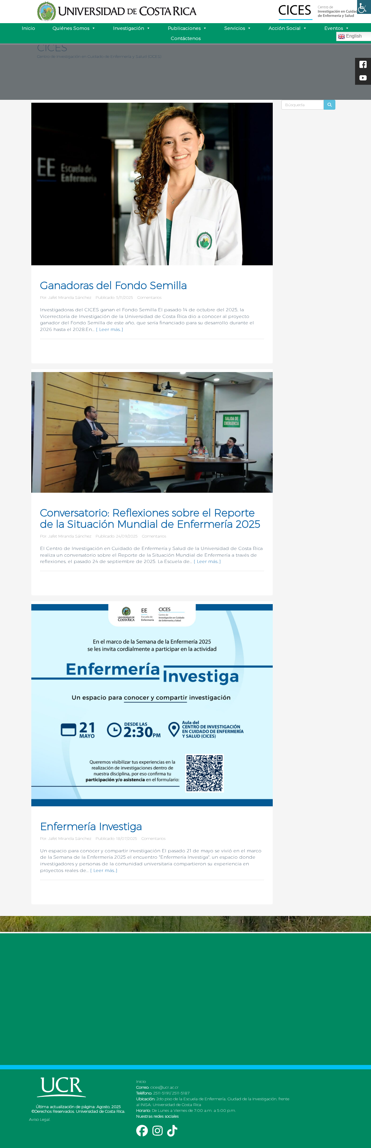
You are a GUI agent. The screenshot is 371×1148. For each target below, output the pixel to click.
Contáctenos (186, 38)
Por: (44, 297)
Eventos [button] (333, 28)
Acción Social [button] (285, 28)
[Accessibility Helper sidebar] (364, 7)
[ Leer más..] (109, 329)
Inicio (28, 28)
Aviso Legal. (39, 1119)
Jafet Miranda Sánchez (69, 297)
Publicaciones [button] (184, 28)
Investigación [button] (128, 28)
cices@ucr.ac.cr (164, 1087)
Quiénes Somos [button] (70, 28)
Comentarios (149, 297)
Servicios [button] (234, 28)
